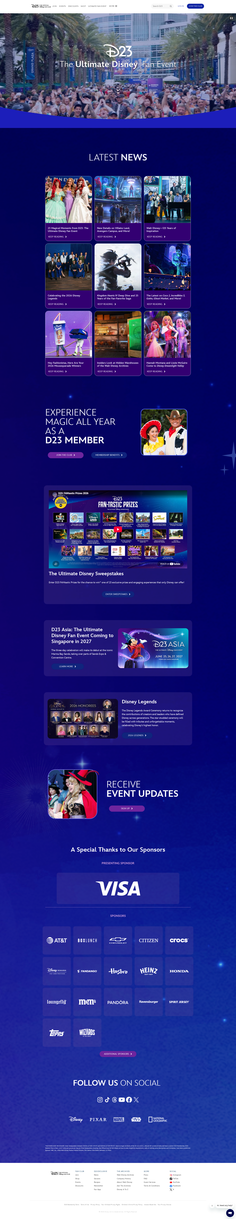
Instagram (177, 1175)
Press (146, 1175)
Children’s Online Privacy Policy (132, 1204)
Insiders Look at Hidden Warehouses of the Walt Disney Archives (117, 364)
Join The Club (195, 6)
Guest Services (150, 1182)
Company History (124, 1179)
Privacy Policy (95, 1204)
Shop (83, 6)
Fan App (97, 1189)
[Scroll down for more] (118, 89)
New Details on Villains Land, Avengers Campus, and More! (113, 230)
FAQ (145, 1179)
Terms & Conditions (152, 1186)
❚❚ (231, 18)
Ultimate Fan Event (97, 6)
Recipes (97, 1182)
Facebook (177, 1186)
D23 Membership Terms (71, 1204)
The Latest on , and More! (166, 297)
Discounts (73, 6)
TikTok (175, 1179)
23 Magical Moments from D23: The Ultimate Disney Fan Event (68, 230)
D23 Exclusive (100, 1171)
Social (173, 1171)
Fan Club (79, 1171)
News (96, 1175)
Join (54, 6)
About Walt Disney (124, 1182)
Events (62, 6)
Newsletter (98, 1186)
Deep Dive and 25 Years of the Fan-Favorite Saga (117, 297)
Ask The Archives (124, 1186)
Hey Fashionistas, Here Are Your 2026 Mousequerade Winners (66, 364)
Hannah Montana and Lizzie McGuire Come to (167, 364)
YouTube (176, 1182)
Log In (181, 6)
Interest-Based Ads (150, 1204)
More (146, 1171)
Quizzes (97, 1179)
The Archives (123, 1171)
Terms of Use (85, 1204)
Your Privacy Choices (164, 1204)
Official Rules (105, 1148)
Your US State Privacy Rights (110, 1204)
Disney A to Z (122, 1189)
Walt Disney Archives (125, 1175)
